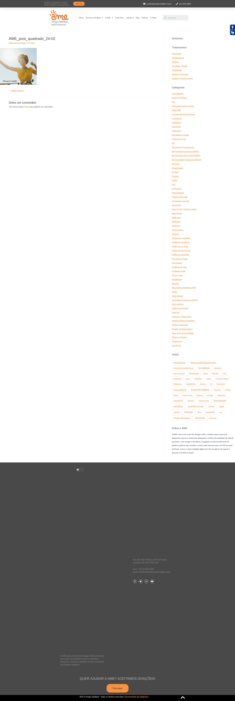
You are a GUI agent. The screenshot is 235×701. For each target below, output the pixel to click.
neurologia (178, 406)
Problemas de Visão (180, 246)
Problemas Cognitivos (180, 242)
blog (173, 102)
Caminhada (177, 379)
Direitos (203, 384)
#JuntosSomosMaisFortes (184, 368)
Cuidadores (176, 122)
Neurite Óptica (177, 230)
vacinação (212, 418)
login (27, 107)
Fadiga (174, 180)
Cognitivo (198, 379)
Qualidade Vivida (178, 271)
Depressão (176, 127)
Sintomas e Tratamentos (181, 317)
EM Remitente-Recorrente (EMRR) (186, 156)
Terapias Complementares (182, 78)
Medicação (176, 218)
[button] (79, 4)
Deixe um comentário (17, 43)
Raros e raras (177, 275)
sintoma (177, 412)
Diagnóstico (176, 131)
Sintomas (175, 312)
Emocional (221, 384)
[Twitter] (141, 581)
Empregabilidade (180, 390)
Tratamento (200, 418)
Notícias (144, 18)
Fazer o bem (187, 395)
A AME (108, 18)
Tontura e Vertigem (179, 337)
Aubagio (215, 373)
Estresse (217, 390)
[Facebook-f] (135, 581)
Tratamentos (177, 341)
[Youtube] (152, 581)
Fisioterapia (176, 54)
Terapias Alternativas (182, 418)
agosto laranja (179, 373)
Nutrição (175, 62)
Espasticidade (177, 168)
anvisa (205, 373)
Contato (153, 18)
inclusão (210, 395)
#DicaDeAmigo (180, 363)
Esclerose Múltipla (93, 18)
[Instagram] (146, 581)
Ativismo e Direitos (179, 98)
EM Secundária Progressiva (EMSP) (186, 160)
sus (220, 412)
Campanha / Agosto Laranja (183, 106)
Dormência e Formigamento (183, 147)
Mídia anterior (16, 91)
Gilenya (200, 395)
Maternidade (177, 213)
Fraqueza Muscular (179, 197)
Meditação (176, 222)
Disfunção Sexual (179, 139)
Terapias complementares (182, 329)
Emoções (176, 164)
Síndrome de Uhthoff (180, 308)
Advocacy (218, 368)
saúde (221, 406)
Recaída (175, 284)
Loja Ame (130, 18)
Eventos (175, 172)
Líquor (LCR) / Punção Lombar (184, 209)
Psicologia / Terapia (179, 66)
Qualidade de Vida (179, 267)
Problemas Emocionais (181, 251)
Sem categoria (177, 304)
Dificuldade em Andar (180, 135)
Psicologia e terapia (179, 259)
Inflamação (221, 395)
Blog (137, 18)
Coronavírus (177, 118)
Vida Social (176, 346)
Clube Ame (119, 18)
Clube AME (176, 110)
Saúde (174, 292)
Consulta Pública (222, 379)
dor (211, 384)
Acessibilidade (177, 94)
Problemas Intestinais (180, 255)
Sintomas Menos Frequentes (183, 321)
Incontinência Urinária (180, 201)
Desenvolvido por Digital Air (137, 697)
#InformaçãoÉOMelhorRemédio (203, 363)
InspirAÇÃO (178, 401)
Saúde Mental (177, 296)
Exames (175, 176)
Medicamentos (219, 401)
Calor (224, 373)
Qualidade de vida (196, 406)
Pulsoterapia (177, 263)
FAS (173, 185)
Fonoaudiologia (178, 58)
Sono (199, 412)
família (175, 395)
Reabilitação (177, 70)
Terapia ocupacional (180, 325)
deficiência (178, 384)
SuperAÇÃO (210, 412)
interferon (191, 401)
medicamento (203, 401)
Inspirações (176, 205)
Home (81, 18)
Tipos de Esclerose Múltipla (183, 333)
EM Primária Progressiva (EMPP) (185, 151)
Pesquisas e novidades (181, 238)
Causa (188, 379)
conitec (208, 379)
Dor (173, 143)
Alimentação (194, 373)
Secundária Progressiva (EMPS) (185, 300)
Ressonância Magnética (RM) (184, 288)
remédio (211, 406)
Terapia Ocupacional (180, 74)
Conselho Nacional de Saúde (183, 114)
